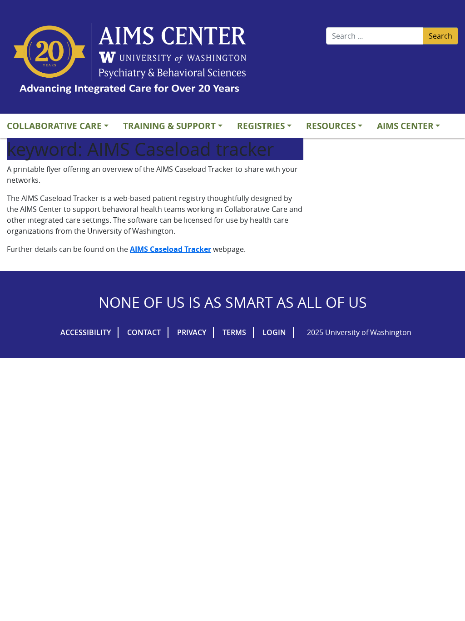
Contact (144, 332)
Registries (261, 126)
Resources (331, 126)
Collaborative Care (54, 126)
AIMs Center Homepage (130, 59)
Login (274, 332)
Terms (234, 332)
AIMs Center (405, 126)
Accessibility (85, 332)
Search (440, 36)
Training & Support (169, 126)
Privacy (191, 332)
